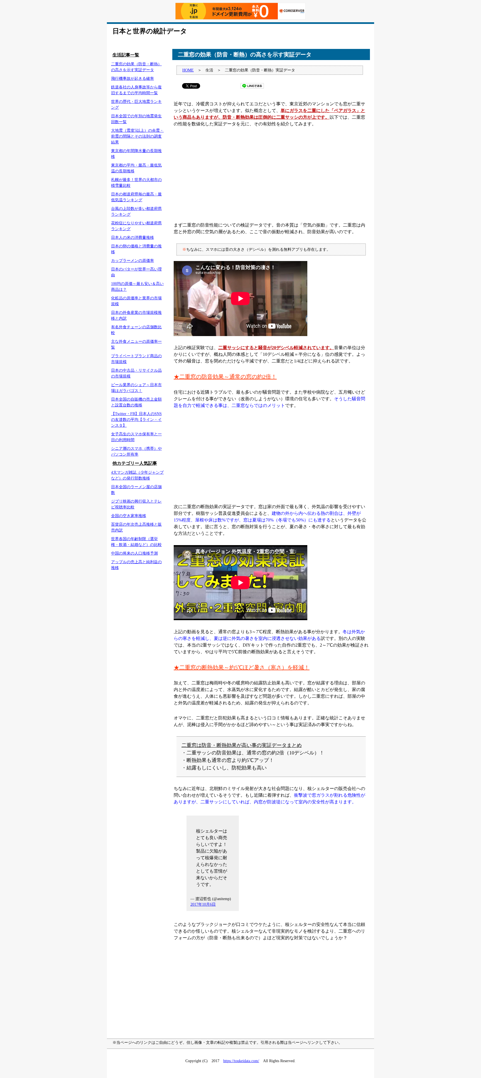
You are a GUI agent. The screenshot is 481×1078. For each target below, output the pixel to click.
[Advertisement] (271, 174)
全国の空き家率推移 (128, 516)
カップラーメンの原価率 (132, 261)
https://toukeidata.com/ (241, 1061)
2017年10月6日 (203, 904)
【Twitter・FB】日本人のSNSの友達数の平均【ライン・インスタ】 (136, 420)
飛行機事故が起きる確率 (132, 78)
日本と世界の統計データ (149, 31)
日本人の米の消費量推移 (132, 237)
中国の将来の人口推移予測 (134, 553)
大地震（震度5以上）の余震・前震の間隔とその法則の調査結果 (137, 136)
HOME (188, 70)
